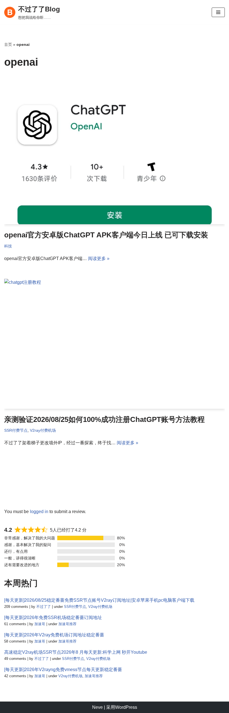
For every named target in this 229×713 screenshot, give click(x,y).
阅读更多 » (98, 258)
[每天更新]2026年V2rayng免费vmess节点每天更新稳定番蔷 (63, 669)
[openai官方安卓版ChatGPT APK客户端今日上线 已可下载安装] (114, 151)
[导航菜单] (218, 12)
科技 (8, 246)
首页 (8, 44)
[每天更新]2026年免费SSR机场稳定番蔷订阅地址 (53, 617)
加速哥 (39, 624)
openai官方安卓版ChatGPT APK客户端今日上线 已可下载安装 (106, 235)
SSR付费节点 (16, 430)
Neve (97, 707)
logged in (39, 511)
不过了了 (43, 607)
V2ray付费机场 (43, 430)
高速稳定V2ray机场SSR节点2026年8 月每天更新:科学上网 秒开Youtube (75, 652)
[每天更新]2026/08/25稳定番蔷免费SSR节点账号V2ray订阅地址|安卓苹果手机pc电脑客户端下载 (99, 600)
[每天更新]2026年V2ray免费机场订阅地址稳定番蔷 (54, 634)
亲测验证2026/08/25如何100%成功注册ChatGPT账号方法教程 (104, 419)
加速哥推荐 (67, 624)
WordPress (126, 707)
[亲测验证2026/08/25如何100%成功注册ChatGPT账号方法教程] (114, 344)
